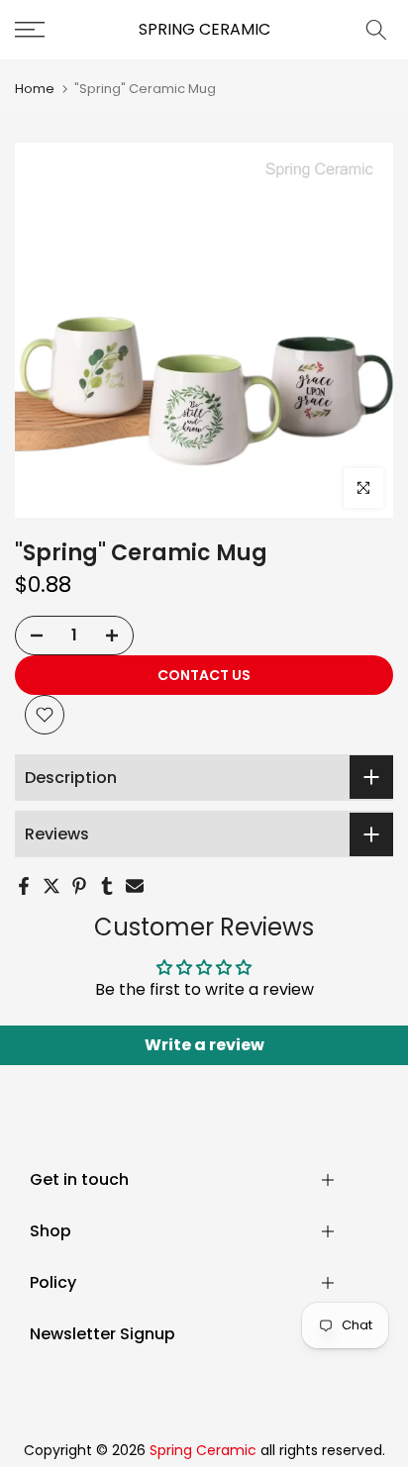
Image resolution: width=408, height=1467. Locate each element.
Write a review (204, 1044)
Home (34, 88)
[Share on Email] (135, 886)
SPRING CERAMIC (204, 30)
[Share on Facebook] (24, 886)
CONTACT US (204, 675)
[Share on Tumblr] (107, 886)
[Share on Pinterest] (79, 886)
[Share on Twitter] (51, 886)
